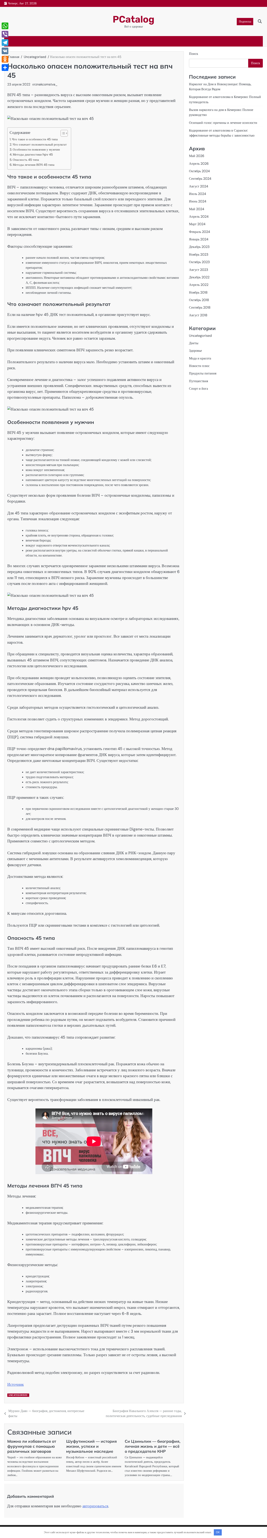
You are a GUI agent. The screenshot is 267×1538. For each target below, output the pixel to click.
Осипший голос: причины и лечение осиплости (223, 123)
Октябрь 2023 (199, 262)
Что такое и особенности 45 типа (35, 139)
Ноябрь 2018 (198, 292)
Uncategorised (18, 1395)
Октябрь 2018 (199, 300)
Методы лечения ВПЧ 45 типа (33, 165)
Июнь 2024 (197, 201)
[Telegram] (5, 42)
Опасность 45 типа (26, 160)
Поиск (193, 54)
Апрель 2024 (199, 216)
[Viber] (5, 34)
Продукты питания (202, 373)
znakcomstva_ (46, 84)
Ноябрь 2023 (198, 254)
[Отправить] (5, 67)
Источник (15, 1384)
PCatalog (133, 19)
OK (218, 1532)
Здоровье (195, 350)
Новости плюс (199, 366)
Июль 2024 (197, 194)
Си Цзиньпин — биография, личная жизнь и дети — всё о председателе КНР (152, 1446)
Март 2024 (197, 224)
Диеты (193, 343)
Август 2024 (198, 186)
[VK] (5, 51)
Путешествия (198, 381)
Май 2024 (196, 209)
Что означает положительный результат (40, 144)
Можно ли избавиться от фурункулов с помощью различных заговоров (31, 1446)
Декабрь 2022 (199, 277)
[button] (62, 133)
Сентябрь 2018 (199, 307)
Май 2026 (196, 156)
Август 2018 (198, 315)
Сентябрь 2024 (200, 179)
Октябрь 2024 (199, 171)
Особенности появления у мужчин (36, 149)
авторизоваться (95, 1506)
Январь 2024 (198, 239)
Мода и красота (200, 358)
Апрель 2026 (199, 163)
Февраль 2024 (199, 232)
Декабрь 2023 (199, 247)
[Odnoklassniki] (5, 59)
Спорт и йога (198, 388)
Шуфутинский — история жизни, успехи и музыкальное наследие (91, 1446)
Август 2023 (198, 270)
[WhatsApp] (5, 26)
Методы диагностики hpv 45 (33, 154)
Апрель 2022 (198, 285)
